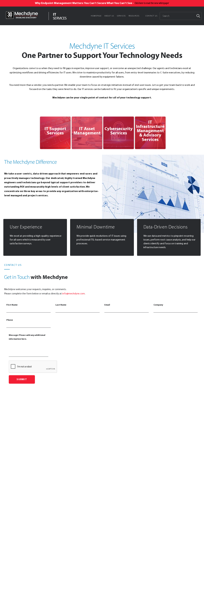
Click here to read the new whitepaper (152, 3)
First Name (12, 304)
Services (121, 16)
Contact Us (151, 16)
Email (107, 304)
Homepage (96, 16)
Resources (134, 16)
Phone (9, 319)
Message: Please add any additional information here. (27, 337)
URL (41, 118)
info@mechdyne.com (73, 293)
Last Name (60, 304)
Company (158, 304)
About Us (109, 16)
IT (59, 16)
